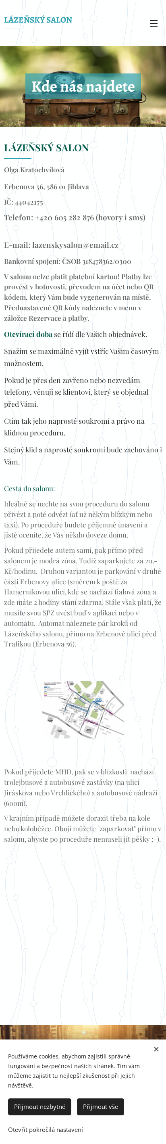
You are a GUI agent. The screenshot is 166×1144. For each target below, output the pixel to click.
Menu (154, 23)
